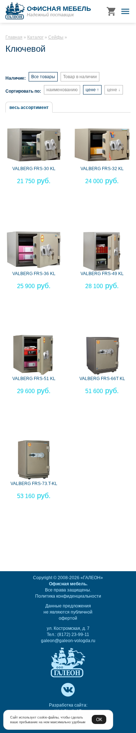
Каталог (35, 37)
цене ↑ (92, 89)
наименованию (62, 89)
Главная (13, 37)
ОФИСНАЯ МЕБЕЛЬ (59, 8)
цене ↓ (113, 89)
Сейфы (55, 37)
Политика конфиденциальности (68, 596)
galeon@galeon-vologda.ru (68, 640)
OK (99, 719)
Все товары (43, 76)
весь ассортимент (29, 107)
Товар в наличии (80, 76)
